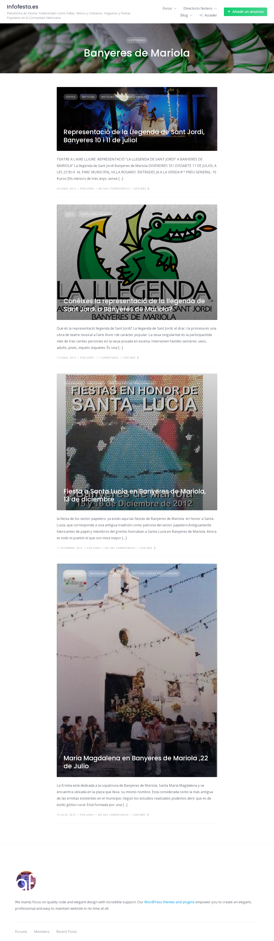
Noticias (88, 96)
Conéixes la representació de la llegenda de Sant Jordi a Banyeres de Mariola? (134, 305)
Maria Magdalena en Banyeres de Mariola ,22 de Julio (136, 762)
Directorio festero (197, 8)
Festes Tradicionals (95, 214)
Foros (167, 8)
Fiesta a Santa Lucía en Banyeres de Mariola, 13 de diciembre (135, 495)
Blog (184, 15)
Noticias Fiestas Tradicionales (124, 96)
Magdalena (98, 573)
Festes (70, 96)
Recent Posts (66, 931)
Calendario (74, 383)
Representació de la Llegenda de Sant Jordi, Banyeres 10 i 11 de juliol (134, 136)
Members (41, 931)
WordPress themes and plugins (169, 902)
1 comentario (108, 357)
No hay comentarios (113, 188)
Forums (21, 931)
